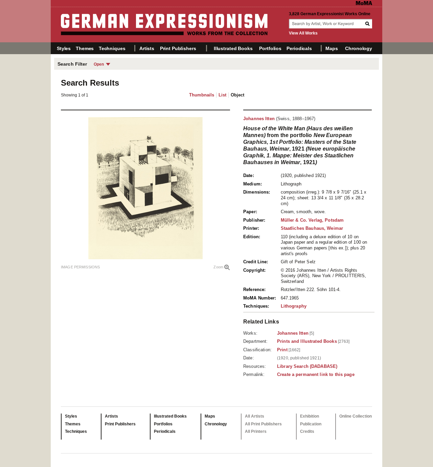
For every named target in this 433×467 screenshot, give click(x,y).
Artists (146, 48)
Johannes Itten (259, 118)
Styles (64, 48)
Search (368, 23)
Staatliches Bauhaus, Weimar (312, 228)
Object (237, 94)
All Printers (256, 431)
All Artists (254, 416)
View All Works (303, 33)
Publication (310, 424)
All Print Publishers (263, 424)
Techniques (112, 48)
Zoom (218, 267)
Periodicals (299, 48)
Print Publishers (178, 48)
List (222, 94)
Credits (307, 431)
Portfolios (270, 48)
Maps (331, 48)
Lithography (293, 306)
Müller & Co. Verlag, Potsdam (312, 220)
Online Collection (355, 416)
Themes (85, 48)
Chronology (358, 48)
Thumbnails (201, 94)
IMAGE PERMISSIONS (80, 267)
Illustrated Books (233, 48)
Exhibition (309, 416)
